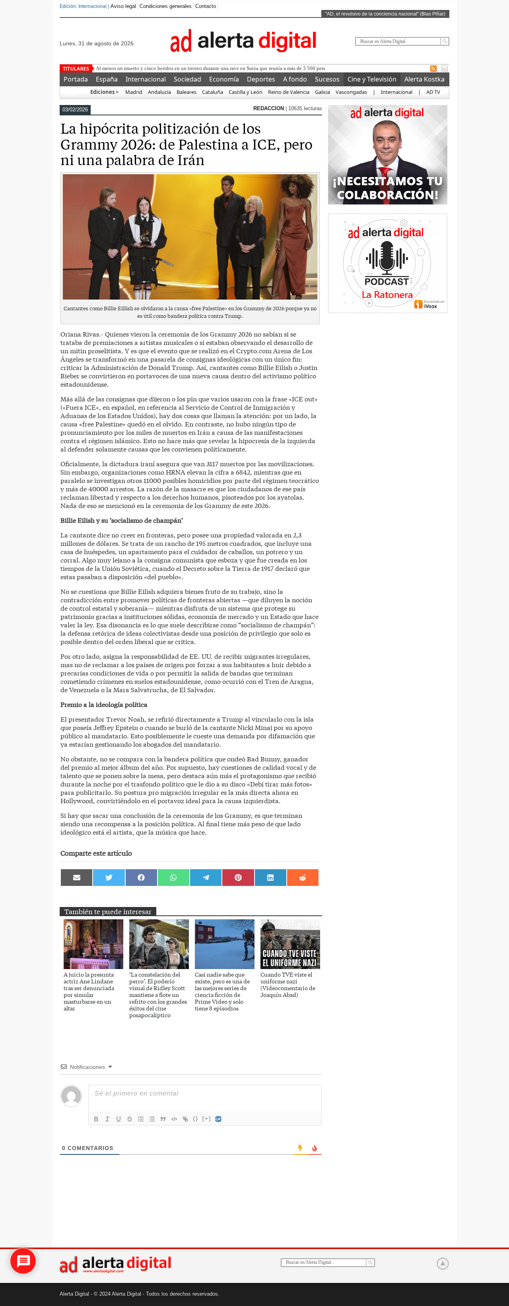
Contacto (205, 6)
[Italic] (107, 1119)
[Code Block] (174, 1119)
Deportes (261, 79)
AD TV (433, 91)
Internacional (146, 79)
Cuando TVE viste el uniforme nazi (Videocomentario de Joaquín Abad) (287, 984)
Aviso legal (123, 6)
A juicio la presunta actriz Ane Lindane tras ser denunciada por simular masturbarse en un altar (89, 991)
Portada (76, 79)
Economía (224, 79)
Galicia (322, 91)
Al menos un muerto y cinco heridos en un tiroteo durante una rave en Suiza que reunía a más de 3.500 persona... (216, 68)
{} (195, 1118)
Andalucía (159, 91)
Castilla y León (245, 91)
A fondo (295, 79)
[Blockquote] (163, 1119)
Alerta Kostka (424, 79)
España (107, 79)
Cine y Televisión (372, 79)
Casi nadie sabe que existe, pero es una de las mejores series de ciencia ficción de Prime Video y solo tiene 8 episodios (222, 991)
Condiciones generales (166, 6)
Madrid (133, 91)
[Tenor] (218, 1119)
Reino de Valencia (288, 91)
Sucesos (327, 79)
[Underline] (118, 1119)
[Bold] (96, 1119)
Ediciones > (104, 91)
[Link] (185, 1119)
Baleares (186, 91)
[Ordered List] (140, 1119)
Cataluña (212, 91)
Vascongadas (351, 91)
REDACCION (269, 108)
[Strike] (129, 1119)
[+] (206, 1118)
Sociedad (187, 79)
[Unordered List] (151, 1119)
